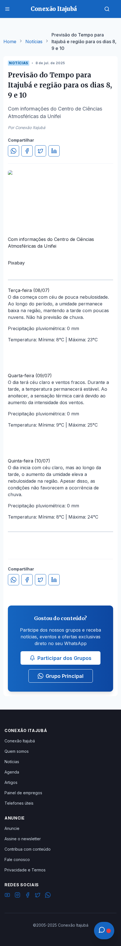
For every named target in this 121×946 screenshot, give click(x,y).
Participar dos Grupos (64, 658)
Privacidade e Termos (25, 869)
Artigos (11, 782)
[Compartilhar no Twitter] (40, 150)
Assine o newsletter (23, 838)
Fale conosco (17, 859)
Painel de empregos (23, 792)
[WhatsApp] (48, 895)
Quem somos (17, 751)
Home (9, 41)
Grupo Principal (65, 676)
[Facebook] (27, 895)
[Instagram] (17, 895)
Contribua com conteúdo (28, 849)
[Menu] (7, 8)
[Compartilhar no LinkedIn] (54, 150)
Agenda (12, 772)
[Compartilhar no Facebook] (27, 150)
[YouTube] (7, 895)
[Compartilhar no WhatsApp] (13, 150)
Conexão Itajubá (20, 740)
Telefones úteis (19, 803)
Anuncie (12, 828)
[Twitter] (38, 895)
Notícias (33, 41)
